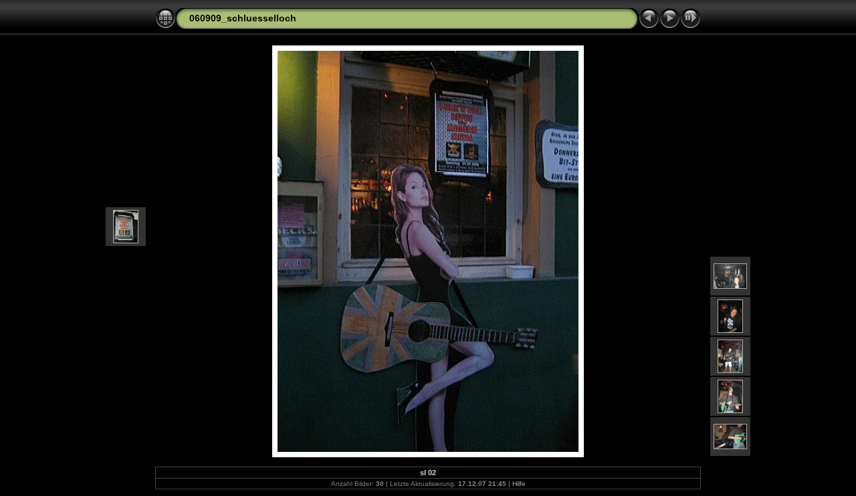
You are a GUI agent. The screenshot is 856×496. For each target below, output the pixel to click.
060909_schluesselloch (242, 18)
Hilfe (519, 483)
